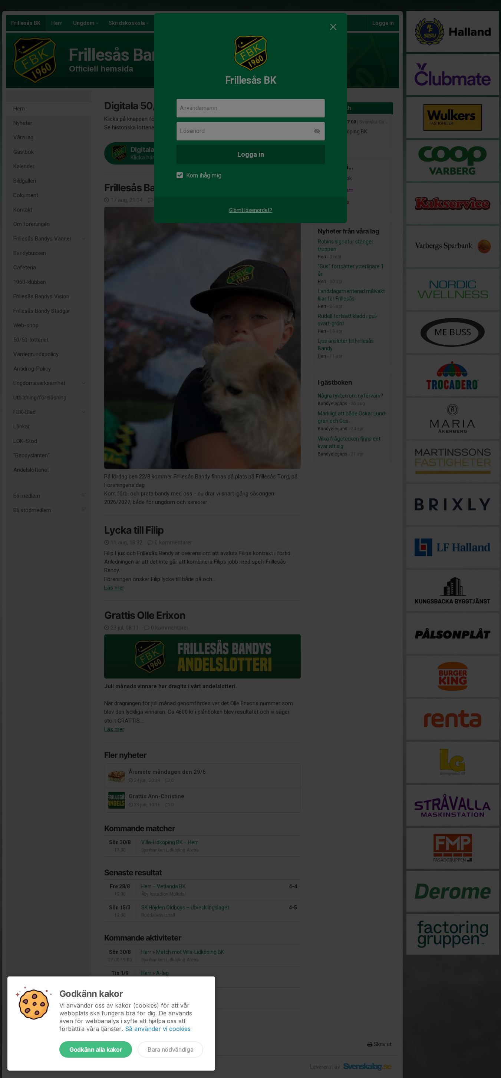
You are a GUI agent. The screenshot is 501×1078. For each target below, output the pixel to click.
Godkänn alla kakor (95, 1049)
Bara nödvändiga (170, 1049)
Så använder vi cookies (158, 1028)
